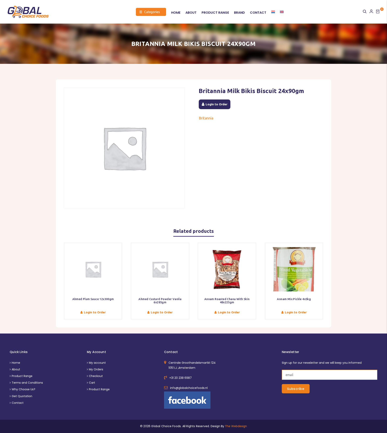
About (191, 13)
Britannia (206, 118)
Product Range (215, 13)
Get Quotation (22, 396)
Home (175, 13)
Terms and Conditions (27, 383)
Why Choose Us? (23, 389)
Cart (92, 383)
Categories (149, 12)
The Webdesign (236, 426)
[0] (377, 11)
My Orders (96, 369)
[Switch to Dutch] (273, 12)
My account (97, 363)
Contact (258, 13)
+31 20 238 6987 (180, 378)
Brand (239, 13)
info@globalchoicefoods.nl (189, 388)
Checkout (96, 376)
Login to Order (216, 104)
